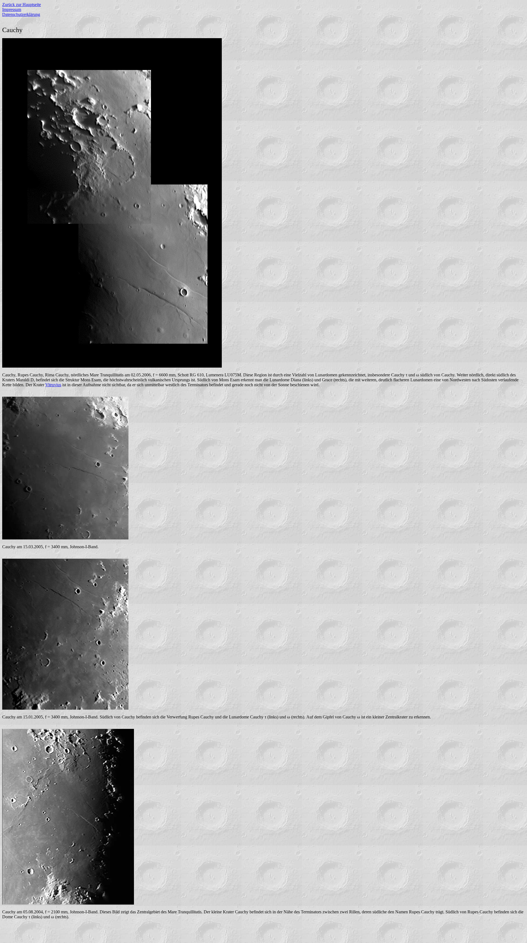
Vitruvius (53, 384)
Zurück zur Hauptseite (21, 4)
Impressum (11, 9)
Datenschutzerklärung (21, 14)
